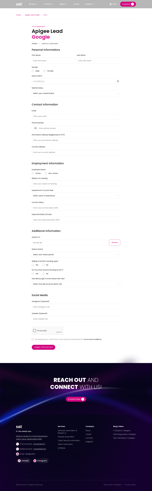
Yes (36, 265)
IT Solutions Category (121, 430)
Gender (35, 67)
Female (50, 71)
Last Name (81, 55)
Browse (115, 242)
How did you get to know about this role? (48, 278)
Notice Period (37, 249)
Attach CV (36, 237)
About (88, 430)
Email (34, 111)
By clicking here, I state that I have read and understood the (68, 339)
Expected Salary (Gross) (42, 214)
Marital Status (37, 88)
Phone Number (38, 123)
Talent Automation (65, 444)
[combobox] (76, 93)
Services (32, 4)
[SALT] (19, 4)
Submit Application (43, 347)
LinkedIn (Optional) (39, 313)
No (47, 265)
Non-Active (53, 173)
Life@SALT (89, 4)
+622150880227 (39, 444)
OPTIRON (61, 448)
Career (76, 4)
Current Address (38, 147)
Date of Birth (37, 76)
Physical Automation (66, 437)
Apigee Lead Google (32, 15)
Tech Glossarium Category (124, 438)
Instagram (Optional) (40, 301)
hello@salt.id (30, 454)
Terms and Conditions (113, 485)
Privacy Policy (130, 485)
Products (47, 4)
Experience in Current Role (42, 190)
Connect (89, 438)
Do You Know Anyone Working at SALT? (47, 270)
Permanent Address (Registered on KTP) (48, 135)
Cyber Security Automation (69, 440)
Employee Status (38, 169)
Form (45, 15)
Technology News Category (124, 434)
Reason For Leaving (39, 178)
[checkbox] (32, 339)
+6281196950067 (39, 449)
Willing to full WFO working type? (45, 261)
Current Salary (38, 202)
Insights (62, 4)
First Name (36, 55)
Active (38, 173)
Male (37, 71)
